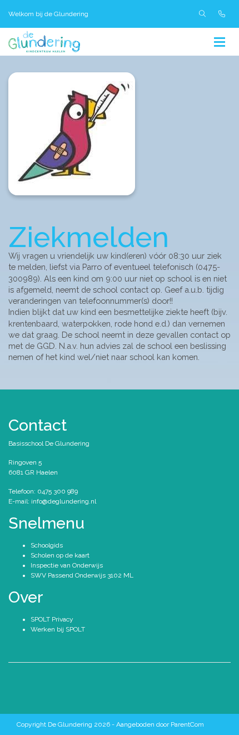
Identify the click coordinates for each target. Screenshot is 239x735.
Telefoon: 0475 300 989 (43, 491)
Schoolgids (47, 545)
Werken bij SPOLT (58, 629)
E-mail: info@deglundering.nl (52, 501)
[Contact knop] (221, 14)
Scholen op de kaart (60, 555)
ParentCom (187, 724)
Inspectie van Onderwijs (67, 565)
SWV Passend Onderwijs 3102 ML (82, 575)
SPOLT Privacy (52, 619)
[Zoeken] (202, 14)
